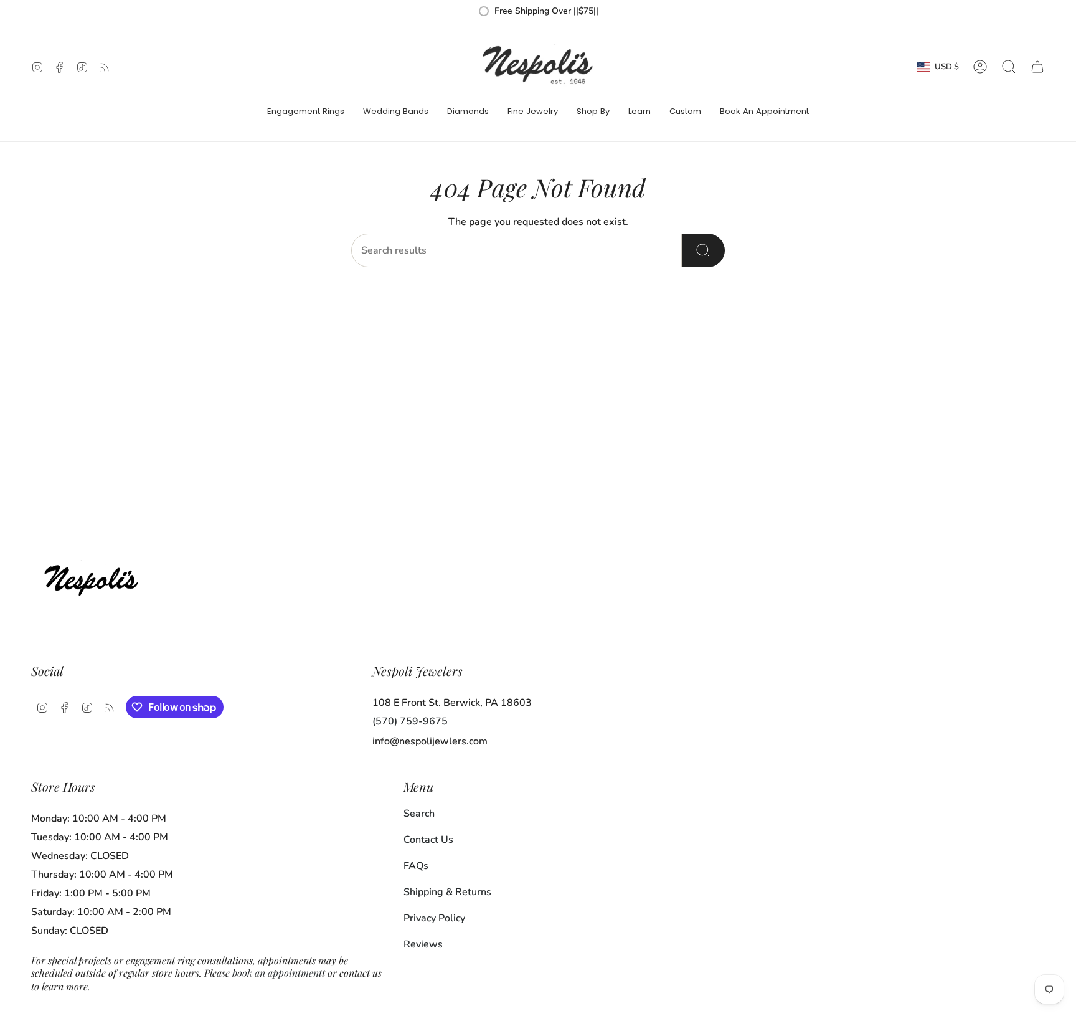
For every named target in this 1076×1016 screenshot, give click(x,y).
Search (419, 813)
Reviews (423, 944)
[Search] (703, 250)
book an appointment (277, 972)
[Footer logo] (95, 577)
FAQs (416, 866)
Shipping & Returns (447, 892)
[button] (306, 112)
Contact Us (428, 840)
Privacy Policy (434, 918)
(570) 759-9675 (410, 721)
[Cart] (1037, 66)
